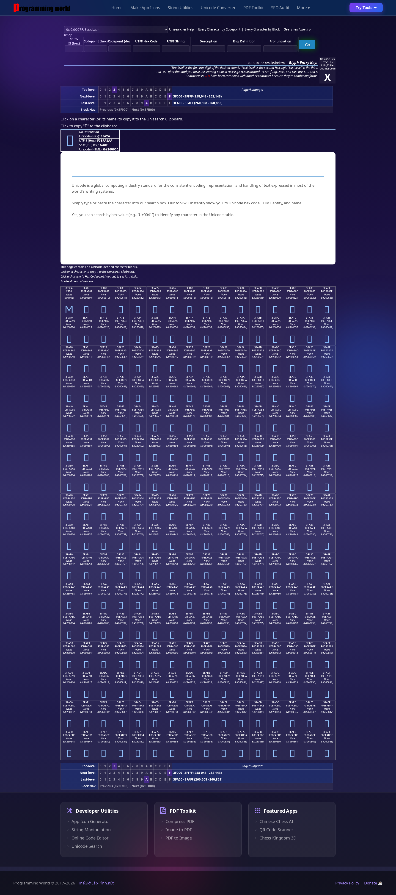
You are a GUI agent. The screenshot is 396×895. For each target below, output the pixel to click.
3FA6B (258, 465)
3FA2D (292, 347)
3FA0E (309, 288)
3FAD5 (155, 672)
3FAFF (326, 732)
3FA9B (258, 554)
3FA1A (241, 317)
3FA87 (189, 524)
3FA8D (292, 524)
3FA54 (137, 436)
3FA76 (172, 495)
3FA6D (292, 465)
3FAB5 (155, 613)
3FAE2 (103, 702)
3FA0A (241, 288)
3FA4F (326, 406)
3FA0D (292, 288)
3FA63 (120, 465)
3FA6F (326, 465)
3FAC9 (223, 643)
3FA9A (241, 554)
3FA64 (137, 465)
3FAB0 (69, 613)
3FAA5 (155, 584)
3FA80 (69, 524)
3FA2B (258, 347)
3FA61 (86, 465)
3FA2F (326, 347)
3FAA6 (172, 584)
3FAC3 (120, 643)
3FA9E (309, 554)
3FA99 (223, 554)
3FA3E (309, 376)
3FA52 (103, 436)
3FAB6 (172, 613)
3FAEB (258, 702)
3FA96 (172, 554)
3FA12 (103, 317)
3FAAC (275, 584)
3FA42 (103, 406)
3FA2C (275, 347)
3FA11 (86, 317)
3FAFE (309, 732)
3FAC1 (86, 643)
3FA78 (206, 495)
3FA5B (258, 436)
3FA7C (275, 495)
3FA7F (326, 495)
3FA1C (275, 317)
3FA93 (120, 554)
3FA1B (258, 317)
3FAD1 (86, 672)
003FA (69, 288)
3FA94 (137, 554)
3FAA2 (103, 584)
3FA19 (223, 317)
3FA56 (172, 436)
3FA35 (155, 376)
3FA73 (120, 495)
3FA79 (223, 495)
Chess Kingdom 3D (277, 838)
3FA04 (137, 288)
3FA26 (172, 347)
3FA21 (86, 347)
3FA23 (120, 347)
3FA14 (137, 317)
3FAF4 (137, 732)
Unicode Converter (218, 7)
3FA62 (103, 465)
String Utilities (180, 7)
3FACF (326, 643)
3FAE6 (172, 702)
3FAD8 (206, 672)
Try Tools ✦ (366, 8)
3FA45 (155, 406)
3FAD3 (120, 672)
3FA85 (155, 524)
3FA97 (189, 554)
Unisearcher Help (181, 29)
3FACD (292, 643)
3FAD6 (172, 672)
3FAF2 (103, 732)
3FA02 (103, 288)
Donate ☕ (373, 883)
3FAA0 (69, 584)
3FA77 (189, 495)
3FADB (258, 672)
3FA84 (137, 524)
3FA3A (241, 376)
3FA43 (120, 406)
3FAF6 (172, 732)
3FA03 (120, 288)
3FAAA (241, 584)
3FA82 (103, 524)
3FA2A (241, 347)
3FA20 (69, 347)
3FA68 (206, 465)
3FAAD (292, 584)
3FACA (241, 643)
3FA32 (103, 376)
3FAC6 (172, 643)
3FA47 (189, 406)
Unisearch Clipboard (164, 119)
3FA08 (206, 288)
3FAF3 (120, 732)
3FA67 (189, 465)
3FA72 (103, 495)
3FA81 (86, 524)
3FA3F (326, 376)
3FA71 (86, 495)
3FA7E (309, 495)
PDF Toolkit (253, 7)
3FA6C (275, 465)
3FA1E (309, 317)
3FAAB (258, 584)
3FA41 (86, 406)
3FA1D (292, 317)
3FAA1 (86, 584)
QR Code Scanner (276, 829)
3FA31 (86, 376)
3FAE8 (206, 702)
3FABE (309, 613)
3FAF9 (223, 732)
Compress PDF (179, 821)
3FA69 (223, 465)
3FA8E (309, 524)
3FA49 (223, 406)
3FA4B (258, 406)
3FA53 (120, 436)
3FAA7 (189, 584)
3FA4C (275, 406)
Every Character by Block (262, 29)
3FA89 (223, 524)
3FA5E (309, 436)
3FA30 (69, 376)
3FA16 (172, 317)
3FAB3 (120, 613)
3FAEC (275, 702)
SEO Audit (280, 7)
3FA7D (292, 495)
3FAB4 (138, 613)
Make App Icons (145, 7)
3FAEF (326, 702)
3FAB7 (189, 613)
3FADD (293, 672)
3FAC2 (103, 643)
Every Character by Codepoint (219, 29)
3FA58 (206, 436)
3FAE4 (137, 702)
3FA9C (275, 554)
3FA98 (206, 554)
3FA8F (326, 524)
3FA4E (309, 406)
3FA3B (258, 376)
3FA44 (137, 406)
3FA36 (172, 376)
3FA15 (155, 317)
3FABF (326, 613)
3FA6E (309, 465)
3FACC (275, 643)
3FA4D (292, 406)
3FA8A (241, 524)
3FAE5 (155, 702)
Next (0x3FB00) (143, 110)
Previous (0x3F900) (114, 110)
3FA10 (69, 317)
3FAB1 (86, 613)
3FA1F (326, 317)
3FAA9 (223, 584)
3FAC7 (189, 643)
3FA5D (292, 436)
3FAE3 (120, 702)
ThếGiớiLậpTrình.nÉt (96, 883)
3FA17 (189, 317)
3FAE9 (223, 702)
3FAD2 (103, 672)
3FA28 (206, 347)
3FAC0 (69, 643)
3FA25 (155, 347)
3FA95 (155, 554)
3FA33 (120, 376)
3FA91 (86, 554)
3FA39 (223, 376)
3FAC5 (155, 643)
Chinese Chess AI (276, 821)
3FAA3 (120, 584)
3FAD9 (224, 672)
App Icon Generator (91, 821)
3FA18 (206, 317)
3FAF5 (155, 732)
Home (117, 7)
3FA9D (292, 554)
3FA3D (292, 376)
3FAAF (326, 584)
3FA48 (206, 406)
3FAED (292, 702)
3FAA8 (206, 584)
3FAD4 (138, 672)
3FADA (241, 672)
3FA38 (206, 376)
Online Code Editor (90, 838)
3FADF (327, 672)
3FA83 (120, 524)
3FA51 (86, 436)
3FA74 (137, 495)
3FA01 (86, 288)
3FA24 (137, 347)
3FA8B (258, 524)
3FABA (241, 613)
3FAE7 (189, 702)
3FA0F (326, 288)
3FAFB (258, 732)
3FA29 (223, 347)
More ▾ (303, 7)
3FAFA (241, 732)
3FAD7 (189, 672)
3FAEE (309, 702)
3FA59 (223, 436)
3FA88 (206, 524)
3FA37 (189, 376)
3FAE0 (69, 702)
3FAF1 (86, 732)
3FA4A (241, 406)
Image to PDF (178, 829)
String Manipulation (91, 829)
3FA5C (275, 436)
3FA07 (189, 288)
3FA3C (275, 376)
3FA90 (69, 554)
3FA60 (69, 465)
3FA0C (275, 288)
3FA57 (189, 436)
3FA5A (241, 436)
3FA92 (103, 554)
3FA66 (172, 465)
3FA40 (69, 406)
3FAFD (292, 732)
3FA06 (172, 288)
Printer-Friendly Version (76, 281)
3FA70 (69, 495)
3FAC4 (138, 643)
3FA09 (223, 288)
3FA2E (309, 347)
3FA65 (155, 465)
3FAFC (275, 732)
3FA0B (258, 288)
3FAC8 (206, 643)
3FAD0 (69, 672)
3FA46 (172, 406)
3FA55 (155, 436)
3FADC (275, 672)
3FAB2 (103, 613)
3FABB (258, 613)
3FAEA (241, 702)
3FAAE (309, 584)
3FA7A (241, 495)
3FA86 (172, 524)
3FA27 (189, 347)
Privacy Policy (347, 883)
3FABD (292, 613)
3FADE (310, 672)
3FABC (275, 613)
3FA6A (241, 465)
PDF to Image (178, 838)
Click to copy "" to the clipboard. (89, 125)
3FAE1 (86, 702)
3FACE (309, 643)
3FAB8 (206, 613)
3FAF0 (69, 732)
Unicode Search (87, 846)
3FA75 (155, 495)
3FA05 (155, 288)
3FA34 (137, 376)
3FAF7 (189, 732)
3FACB (258, 643)
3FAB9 (223, 613)
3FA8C (275, 524)
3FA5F (326, 436)
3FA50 (69, 436)
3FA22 (103, 347)
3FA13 (120, 317)
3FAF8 (206, 732)
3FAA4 (138, 584)
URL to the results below (266, 63)
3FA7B (258, 495)
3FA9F (326, 554)
